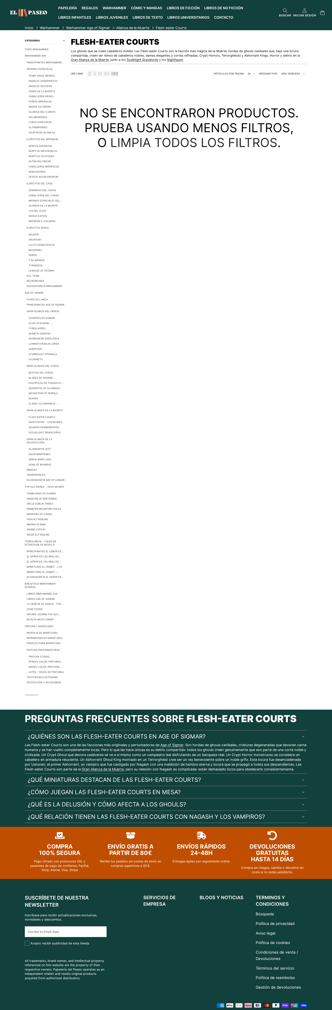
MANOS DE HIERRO (40, 106)
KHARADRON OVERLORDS (44, 338)
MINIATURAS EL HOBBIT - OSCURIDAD (42, 572)
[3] (100, 73)
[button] (285, 12)
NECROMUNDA (35, 280)
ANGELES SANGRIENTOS (43, 80)
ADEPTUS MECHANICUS (43, 151)
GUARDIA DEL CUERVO (42, 111)
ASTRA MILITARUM (40, 161)
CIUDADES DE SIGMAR (42, 318)
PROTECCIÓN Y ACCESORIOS (44, 682)
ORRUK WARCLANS (40, 459)
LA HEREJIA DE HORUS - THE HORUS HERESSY (44, 604)
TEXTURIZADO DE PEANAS (42, 677)
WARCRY (32, 469)
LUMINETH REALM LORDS (44, 343)
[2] (95, 73)
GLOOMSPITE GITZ (40, 449)
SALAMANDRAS (38, 117)
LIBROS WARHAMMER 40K (42, 593)
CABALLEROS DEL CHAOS (44, 195)
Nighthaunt (175, 60)
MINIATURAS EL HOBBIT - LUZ (44, 566)
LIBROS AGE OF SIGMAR (41, 598)
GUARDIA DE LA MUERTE (43, 205)
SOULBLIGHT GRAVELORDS (45, 432)
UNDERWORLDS (36, 474)
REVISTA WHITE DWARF (40, 619)
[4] (107, 73)
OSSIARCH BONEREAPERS (44, 427)
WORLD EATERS (38, 216)
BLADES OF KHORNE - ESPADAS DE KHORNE (42, 378)
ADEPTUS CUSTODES (41, 156)
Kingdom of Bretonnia (42, 498)
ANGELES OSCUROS (40, 86)
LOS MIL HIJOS (37, 210)
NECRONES (35, 250)
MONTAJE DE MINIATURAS (42, 632)
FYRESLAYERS (37, 328)
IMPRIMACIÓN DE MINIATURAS (45, 638)
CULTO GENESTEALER (42, 244)
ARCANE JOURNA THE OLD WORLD (42, 614)
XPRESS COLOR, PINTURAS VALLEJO (45, 661)
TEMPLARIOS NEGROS (42, 75)
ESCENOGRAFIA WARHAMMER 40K (44, 286)
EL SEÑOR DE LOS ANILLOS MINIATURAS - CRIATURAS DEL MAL (45, 561)
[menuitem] (45, 49)
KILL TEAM (33, 275)
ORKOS (33, 255)
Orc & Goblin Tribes (40, 503)
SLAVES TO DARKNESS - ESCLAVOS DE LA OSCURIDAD (46, 403)
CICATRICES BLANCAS (42, 132)
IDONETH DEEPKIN (39, 333)
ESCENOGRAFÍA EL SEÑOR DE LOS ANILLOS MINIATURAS (44, 577)
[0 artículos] (322, 12)
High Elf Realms (37, 519)
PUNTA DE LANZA (37, 299)
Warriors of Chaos (39, 514)
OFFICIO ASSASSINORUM (43, 176)
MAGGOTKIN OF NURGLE (43, 393)
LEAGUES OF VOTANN (41, 270)
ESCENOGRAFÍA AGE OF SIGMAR (46, 480)
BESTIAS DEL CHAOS (41, 372)
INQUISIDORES (37, 171)
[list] (89, 73)
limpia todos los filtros (193, 142)
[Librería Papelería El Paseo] (28, 12)
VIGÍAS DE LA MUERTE (42, 91)
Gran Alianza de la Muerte (90, 60)
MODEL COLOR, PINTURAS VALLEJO (44, 667)
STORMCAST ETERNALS (43, 354)
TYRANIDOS (36, 265)
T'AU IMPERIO (37, 260)
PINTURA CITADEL (39, 656)
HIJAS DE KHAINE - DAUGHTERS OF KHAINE (43, 323)
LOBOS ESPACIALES (40, 122)
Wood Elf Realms (38, 534)
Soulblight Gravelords (142, 60)
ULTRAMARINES (38, 127)
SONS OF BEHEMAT (40, 464)
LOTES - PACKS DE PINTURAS (46, 672)
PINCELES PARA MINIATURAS (44, 643)
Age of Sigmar (171, 745)
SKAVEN (33, 398)
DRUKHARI (35, 239)
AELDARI (34, 234)
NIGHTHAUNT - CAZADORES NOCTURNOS (45, 422)
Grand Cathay (36, 529)
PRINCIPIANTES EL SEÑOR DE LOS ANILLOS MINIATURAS (44, 551)
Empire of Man (36, 524)
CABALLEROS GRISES (41, 96)
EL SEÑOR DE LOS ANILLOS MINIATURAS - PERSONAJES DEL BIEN (43, 556)
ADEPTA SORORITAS (40, 146)
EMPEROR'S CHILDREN (42, 221)
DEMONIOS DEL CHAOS (42, 190)
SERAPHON (35, 349)
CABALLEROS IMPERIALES (44, 166)
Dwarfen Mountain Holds (44, 508)
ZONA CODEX (35, 609)
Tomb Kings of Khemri (41, 493)
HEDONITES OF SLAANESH (44, 388)
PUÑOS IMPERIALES (40, 101)
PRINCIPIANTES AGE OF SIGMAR (46, 304)
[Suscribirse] (99, 931)
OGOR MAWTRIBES (40, 454)
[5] (115, 73)
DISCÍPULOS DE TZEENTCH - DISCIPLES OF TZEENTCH (46, 383)
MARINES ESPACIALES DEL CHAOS (44, 200)
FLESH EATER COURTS (42, 417)
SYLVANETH (36, 359)
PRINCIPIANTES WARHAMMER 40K (44, 62)
